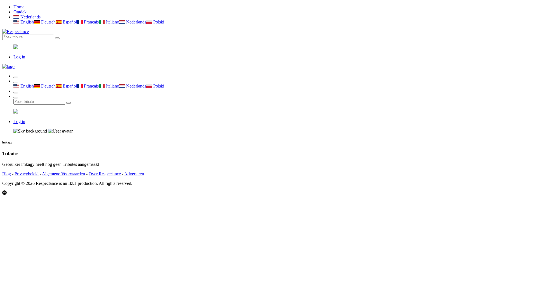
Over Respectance (105, 173)
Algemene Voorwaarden (63, 173)
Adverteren (134, 173)
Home (18, 6)
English (26, 22)
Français (91, 22)
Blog (6, 173)
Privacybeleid (27, 173)
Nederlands (30, 17)
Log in (19, 57)
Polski (158, 22)
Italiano (112, 22)
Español (69, 22)
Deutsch (47, 22)
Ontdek (20, 12)
